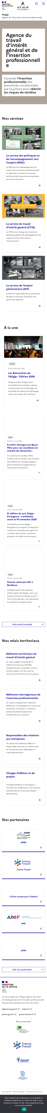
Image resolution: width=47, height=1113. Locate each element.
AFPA (23, 950)
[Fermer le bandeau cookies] (44, 1104)
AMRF (23, 842)
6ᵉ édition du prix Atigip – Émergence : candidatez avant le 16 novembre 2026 (22, 516)
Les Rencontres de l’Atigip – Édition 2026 (21, 374)
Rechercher (36, 3)
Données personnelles (34, 1092)
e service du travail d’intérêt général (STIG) (20, 225)
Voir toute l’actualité (22, 624)
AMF (23, 923)
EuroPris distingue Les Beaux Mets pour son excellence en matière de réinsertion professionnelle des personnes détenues (23, 450)
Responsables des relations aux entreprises (22, 737)
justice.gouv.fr (8, 1014)
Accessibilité (6, 1092)
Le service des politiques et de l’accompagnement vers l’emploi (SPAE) (23, 159)
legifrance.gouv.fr (9, 1009)
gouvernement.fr (26, 1014)
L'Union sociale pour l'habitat (23, 896)
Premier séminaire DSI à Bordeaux (20, 583)
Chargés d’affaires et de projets (20, 774)
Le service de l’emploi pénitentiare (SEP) (19, 287)
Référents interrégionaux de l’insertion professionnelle (23, 696)
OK (24, 1109)
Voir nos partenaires (22, 969)
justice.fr (26, 1009)
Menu (43, 3)
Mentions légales (19, 1092)
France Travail (23, 869)
